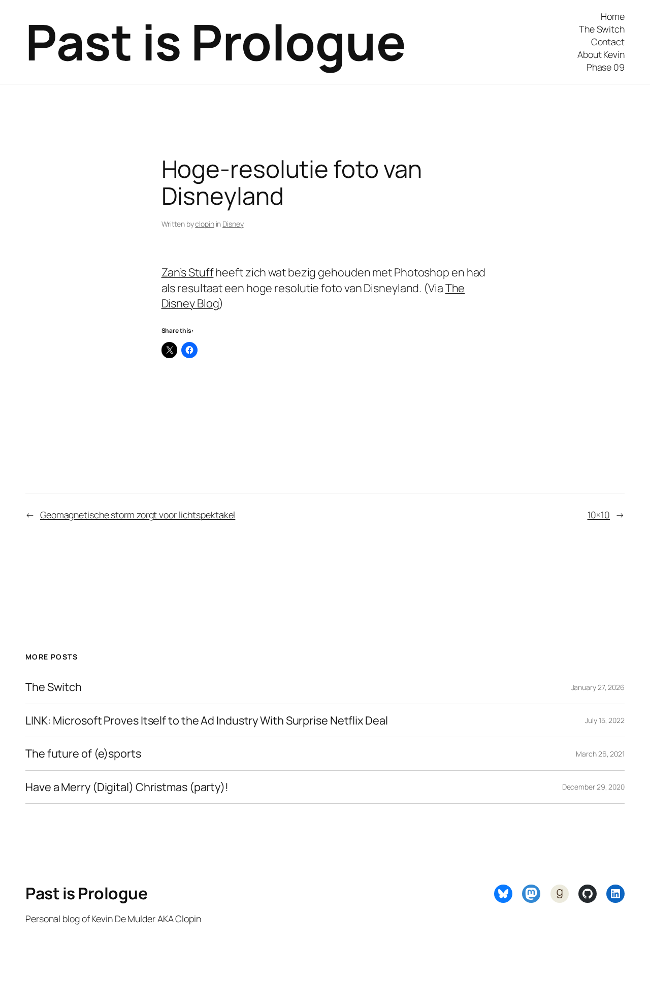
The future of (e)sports (83, 753)
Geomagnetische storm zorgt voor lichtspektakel (137, 515)
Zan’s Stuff (187, 272)
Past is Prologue (215, 41)
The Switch (53, 687)
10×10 (599, 515)
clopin (204, 224)
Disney (232, 224)
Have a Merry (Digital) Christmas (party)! (127, 787)
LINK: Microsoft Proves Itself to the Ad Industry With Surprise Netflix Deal (206, 720)
